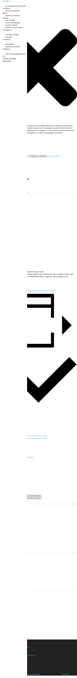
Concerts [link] (33, 436)
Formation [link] (8, 37)
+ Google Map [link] (28, 457)
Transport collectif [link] (11, 25)
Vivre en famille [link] (10, 20)
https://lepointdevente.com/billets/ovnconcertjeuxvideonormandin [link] (33, 291)
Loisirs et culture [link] (41, 436)
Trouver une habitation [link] (12, 23)
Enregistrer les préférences (37, 156)
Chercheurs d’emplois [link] (12, 35)
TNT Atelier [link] (65, 674)
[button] (38, 68)
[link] (38, 504)
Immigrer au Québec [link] (9, 59)
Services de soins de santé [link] (13, 27)
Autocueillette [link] (9, 44)
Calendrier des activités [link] (12, 47)
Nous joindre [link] (7, 61)
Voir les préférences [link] (54, 156)
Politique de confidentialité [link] (31, 674)
